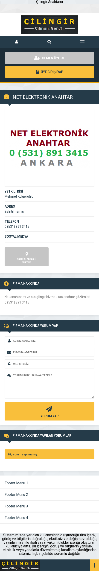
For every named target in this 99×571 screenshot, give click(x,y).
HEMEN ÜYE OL (53, 58)
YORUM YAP (50, 416)
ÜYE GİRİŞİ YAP (51, 72)
